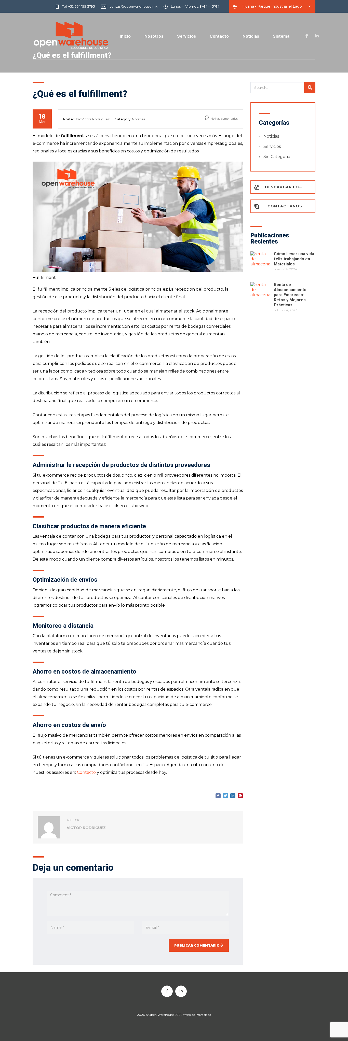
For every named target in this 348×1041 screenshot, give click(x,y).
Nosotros (153, 36)
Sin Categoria (276, 156)
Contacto (219, 36)
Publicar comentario (197, 945)
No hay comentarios (224, 118)
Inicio (125, 36)
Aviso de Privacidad (196, 1015)
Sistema (281, 36)
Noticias (251, 36)
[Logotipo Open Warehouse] (71, 35)
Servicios (186, 36)
